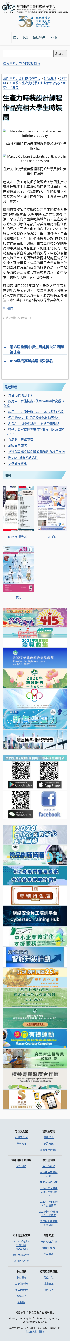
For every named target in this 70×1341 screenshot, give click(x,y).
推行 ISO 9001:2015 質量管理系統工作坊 (36, 452)
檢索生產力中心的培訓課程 (21, 63)
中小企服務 (48, 1166)
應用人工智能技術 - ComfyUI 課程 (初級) (36, 412)
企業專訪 (49, 1254)
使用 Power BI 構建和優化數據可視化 (34, 417)
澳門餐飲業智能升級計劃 (49, 1223)
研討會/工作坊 (49, 1241)
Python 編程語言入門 (23, 457)
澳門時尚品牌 (21, 1261)
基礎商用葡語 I (18, 446)
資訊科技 (21, 1166)
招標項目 (49, 1290)
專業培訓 (49, 1137)
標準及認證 (21, 1137)
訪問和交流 (21, 1283)
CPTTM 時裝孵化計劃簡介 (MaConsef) (21, 1245)
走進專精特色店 (49, 1182)
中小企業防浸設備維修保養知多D (49, 1192)
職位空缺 (49, 1277)
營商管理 (21, 1143)
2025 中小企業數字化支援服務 (48, 1213)
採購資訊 (49, 1283)
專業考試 (49, 1143)
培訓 (26, 38)
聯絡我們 (21, 1296)
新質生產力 (48, 1247)
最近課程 (11, 387)
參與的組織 (21, 1290)
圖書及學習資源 (49, 1149)
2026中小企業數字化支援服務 (49, 1203)
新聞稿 (8, 308)
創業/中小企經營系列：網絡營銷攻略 (33, 423)
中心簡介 (21, 1277)
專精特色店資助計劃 (49, 1174)
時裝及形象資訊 (21, 1255)
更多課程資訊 (17, 463)
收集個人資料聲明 (35, 1331)
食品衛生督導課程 (20, 440)
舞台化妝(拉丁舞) (20, 395)
